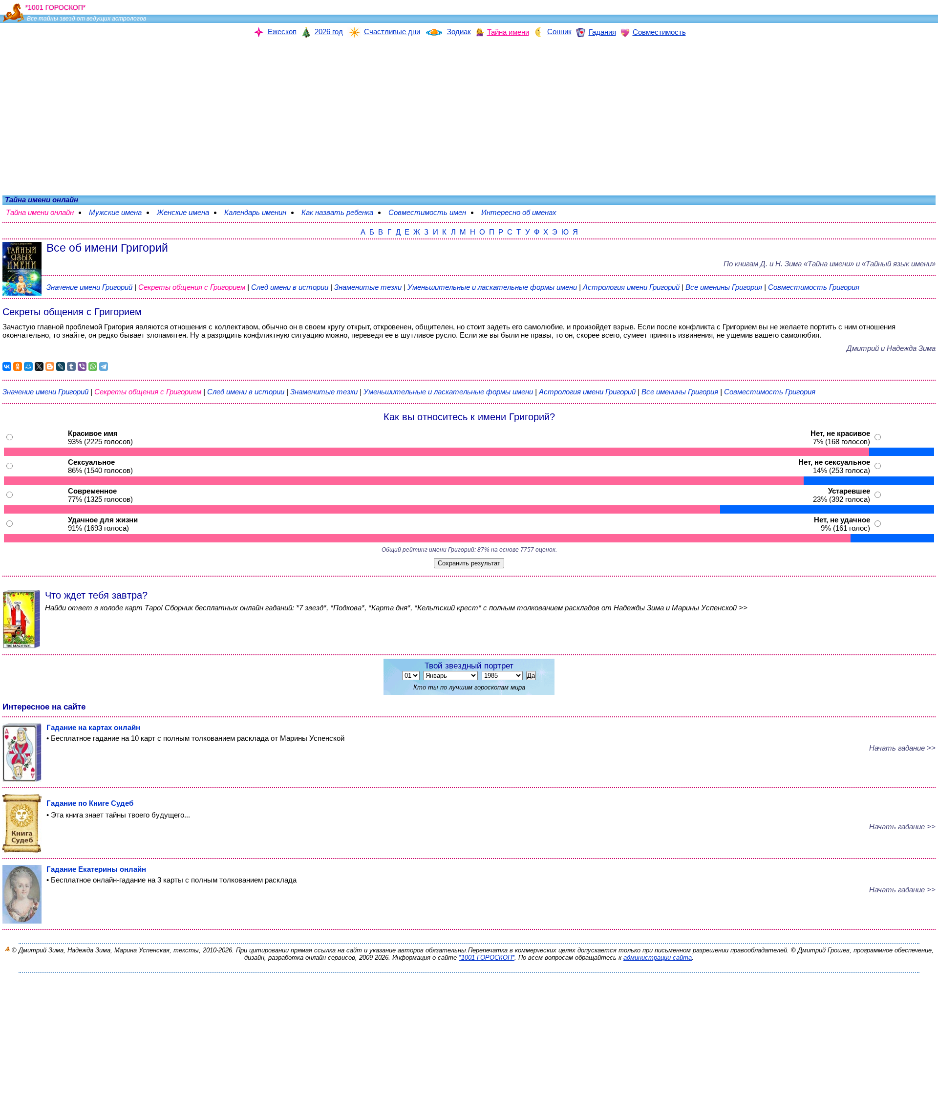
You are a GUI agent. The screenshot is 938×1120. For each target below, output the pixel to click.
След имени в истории (289, 287)
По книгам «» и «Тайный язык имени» (830, 263)
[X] (39, 366)
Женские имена (188, 212)
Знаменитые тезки (368, 287)
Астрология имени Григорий (631, 287)
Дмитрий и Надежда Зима (891, 348)
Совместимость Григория (813, 287)
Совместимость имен (432, 212)
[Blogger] (49, 366)
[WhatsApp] (92, 366)
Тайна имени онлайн (45, 212)
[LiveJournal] (60, 366)
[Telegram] (103, 366)
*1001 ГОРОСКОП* (486, 957)
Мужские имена (120, 212)
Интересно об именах (523, 212)
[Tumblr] (71, 366)
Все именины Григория (724, 287)
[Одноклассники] (17, 366)
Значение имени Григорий (89, 287)
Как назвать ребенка (342, 212)
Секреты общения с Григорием (192, 287)
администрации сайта (657, 957)
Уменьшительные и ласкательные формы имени (492, 287)
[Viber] (82, 366)
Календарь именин (260, 212)
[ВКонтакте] (6, 366)
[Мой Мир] (28, 366)
